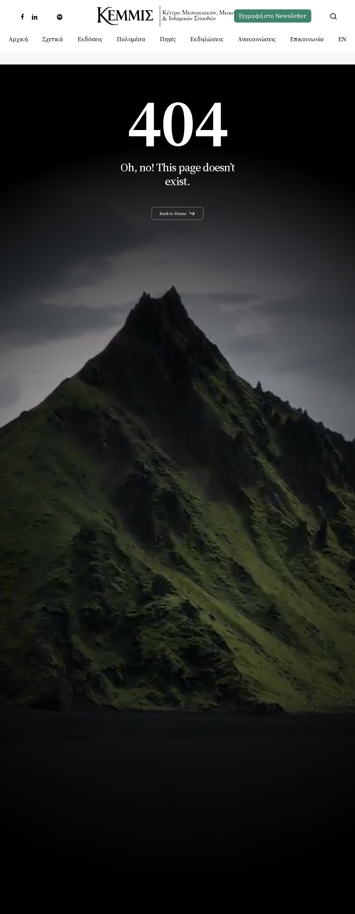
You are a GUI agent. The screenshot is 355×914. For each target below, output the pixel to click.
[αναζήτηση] (333, 16)
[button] (177, 213)
